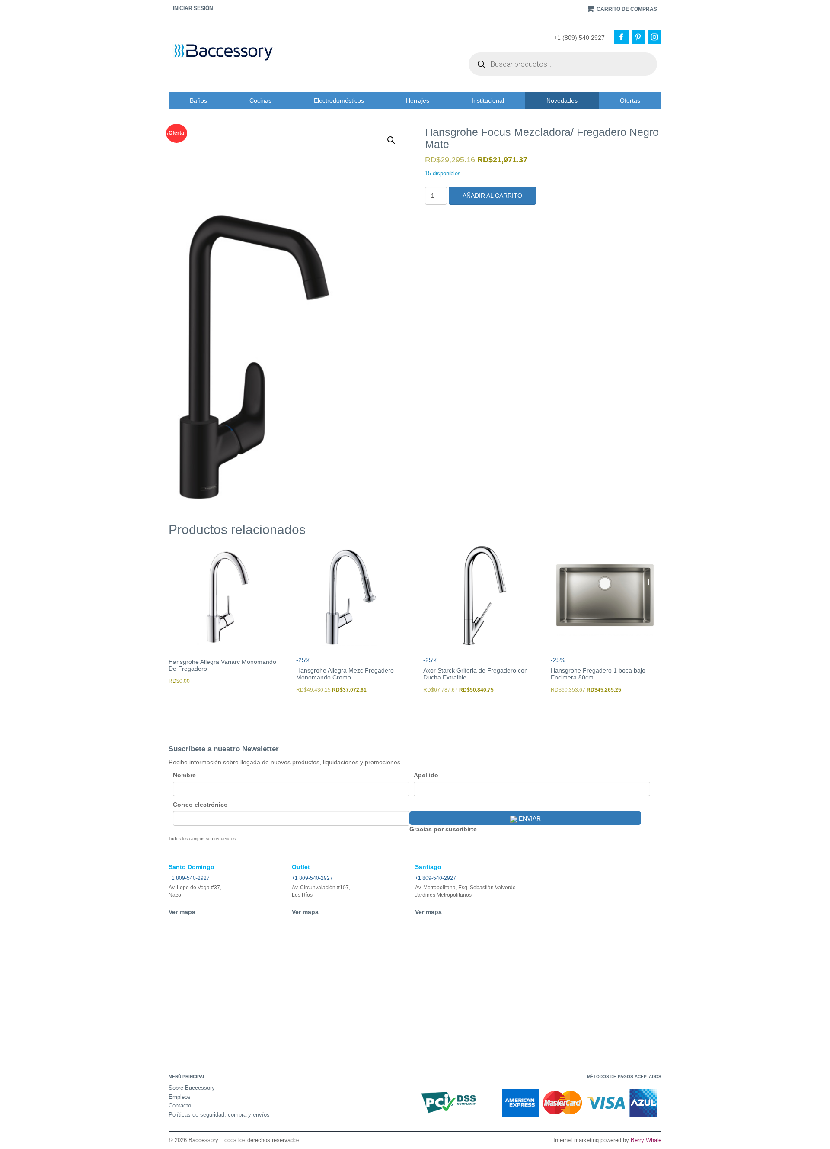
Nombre (184, 775)
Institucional (488, 100)
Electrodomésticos (339, 100)
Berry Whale (646, 1140)
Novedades (562, 100)
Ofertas (630, 100)
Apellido (426, 775)
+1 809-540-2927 (189, 878)
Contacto (180, 1105)
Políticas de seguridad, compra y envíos (219, 1114)
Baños (198, 100)
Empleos (180, 1097)
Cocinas (260, 100)
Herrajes (417, 100)
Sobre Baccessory (192, 1088)
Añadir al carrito (492, 195)
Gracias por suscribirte (443, 829)
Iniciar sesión (193, 8)
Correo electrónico (200, 804)
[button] (391, 140)
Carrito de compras (626, 9)
